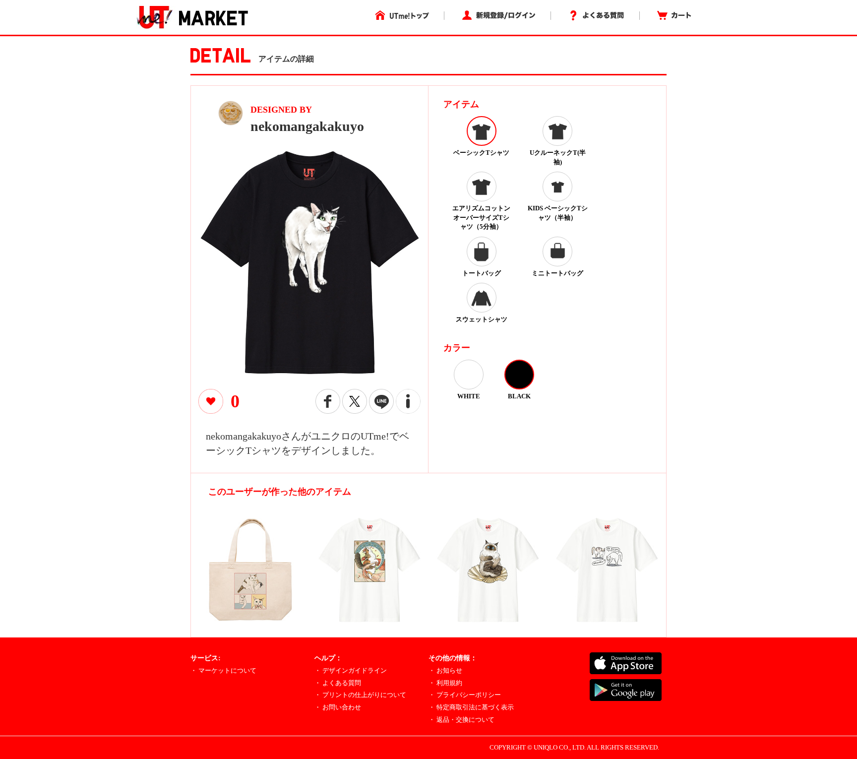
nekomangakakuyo (307, 126)
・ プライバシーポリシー (464, 694)
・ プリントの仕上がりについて (360, 694)
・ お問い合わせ (337, 707)
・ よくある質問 (337, 683)
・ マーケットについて (223, 670)
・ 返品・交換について (461, 719)
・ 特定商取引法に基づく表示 (471, 707)
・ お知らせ (445, 670)
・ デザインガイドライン (350, 670)
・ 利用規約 (445, 683)
